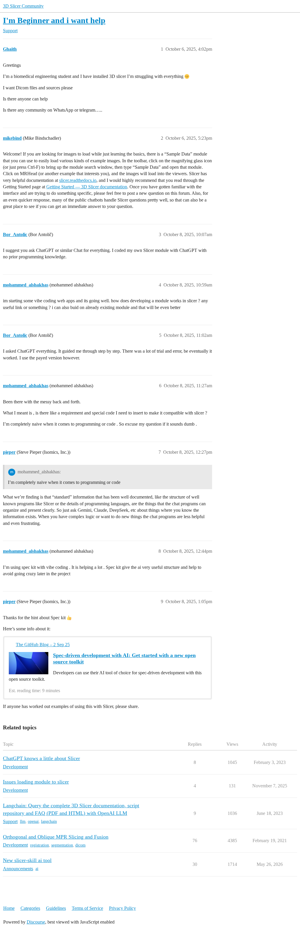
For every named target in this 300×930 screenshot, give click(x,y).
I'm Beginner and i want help (54, 20)
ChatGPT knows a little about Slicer (41, 758)
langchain (49, 821)
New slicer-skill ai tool (27, 860)
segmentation (62, 845)
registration (39, 845)
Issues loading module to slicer (36, 782)
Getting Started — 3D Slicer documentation (86, 186)
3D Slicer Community (23, 6)
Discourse (36, 921)
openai (33, 821)
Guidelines (56, 908)
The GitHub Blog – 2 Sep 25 (43, 644)
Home (9, 908)
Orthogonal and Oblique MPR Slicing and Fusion (55, 837)
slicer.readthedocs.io (77, 180)
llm (22, 821)
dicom (80, 845)
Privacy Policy (122, 908)
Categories (30, 908)
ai (36, 868)
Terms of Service (87, 908)
